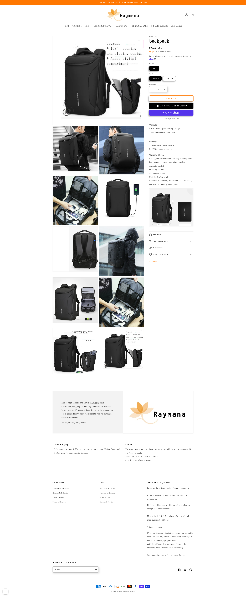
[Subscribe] (96, 569)
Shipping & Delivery (61, 488)
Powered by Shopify (129, 591)
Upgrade (155, 78)
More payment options (171, 119)
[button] (55, 15)
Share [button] (154, 261)
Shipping (152, 52)
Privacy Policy (58, 497)
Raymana (119, 591)
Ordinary (169, 78)
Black (154, 68)
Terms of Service (59, 502)
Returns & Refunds (60, 493)
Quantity (152, 84)
